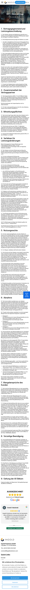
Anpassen (15, 582)
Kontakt (3, 557)
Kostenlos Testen (20, 2)
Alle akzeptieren (15, 578)
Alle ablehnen (15, 586)
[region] (15, 575)
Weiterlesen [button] (15, 521)
